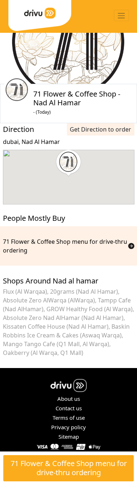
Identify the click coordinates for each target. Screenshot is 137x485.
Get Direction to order (100, 129)
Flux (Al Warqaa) (25, 292)
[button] (68, 163)
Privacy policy (68, 427)
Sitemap (68, 436)
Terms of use (69, 417)
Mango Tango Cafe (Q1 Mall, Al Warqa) (56, 344)
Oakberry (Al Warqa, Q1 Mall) (43, 353)
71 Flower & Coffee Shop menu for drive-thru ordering (69, 467)
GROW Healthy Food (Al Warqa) (89, 309)
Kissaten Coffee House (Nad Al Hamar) (56, 326)
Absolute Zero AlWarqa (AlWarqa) (49, 300)
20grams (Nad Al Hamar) (84, 292)
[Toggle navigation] (121, 15)
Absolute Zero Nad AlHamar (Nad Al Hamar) (63, 318)
